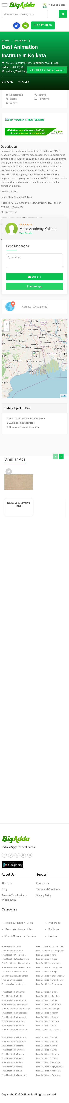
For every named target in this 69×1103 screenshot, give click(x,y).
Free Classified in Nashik (13, 1058)
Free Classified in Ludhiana (14, 1037)
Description (16, 94)
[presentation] (55, 456)
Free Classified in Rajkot (46, 1041)
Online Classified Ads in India (15, 975)
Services (5, 41)
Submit (36, 276)
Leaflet (63, 396)
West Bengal (22, 71)
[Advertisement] (34, 676)
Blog (4, 889)
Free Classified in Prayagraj (14, 1075)
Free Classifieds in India (12, 950)
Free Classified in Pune (12, 1070)
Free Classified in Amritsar (48, 963)
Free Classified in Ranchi (47, 1045)
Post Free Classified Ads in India (16, 963)
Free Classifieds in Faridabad (15, 1004)
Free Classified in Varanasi (48, 1062)
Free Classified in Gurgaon (13, 1021)
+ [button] (7, 323)
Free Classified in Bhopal (47, 971)
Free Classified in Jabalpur (48, 996)
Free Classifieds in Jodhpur (48, 1008)
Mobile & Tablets (14, 922)
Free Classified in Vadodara (48, 1070)
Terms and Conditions (48, 889)
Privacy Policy (43, 895)
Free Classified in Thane (47, 1058)
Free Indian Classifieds (12, 979)
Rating (42, 94)
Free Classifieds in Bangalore (49, 967)
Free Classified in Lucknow (48, 1029)
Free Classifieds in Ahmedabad (50, 946)
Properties (54, 922)
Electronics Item (14, 929)
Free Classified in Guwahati (14, 1017)
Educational (21, 41)
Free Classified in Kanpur (47, 1017)
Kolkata (10, 71)
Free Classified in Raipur (47, 1037)
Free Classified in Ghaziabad (14, 1012)
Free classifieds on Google (13, 984)
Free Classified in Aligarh (47, 959)
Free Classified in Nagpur (13, 1054)
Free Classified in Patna (12, 1066)
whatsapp (35, 286)
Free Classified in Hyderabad (14, 1029)
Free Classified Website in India (15, 959)
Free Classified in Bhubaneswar (50, 975)
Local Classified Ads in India (14, 971)
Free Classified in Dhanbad (14, 1000)
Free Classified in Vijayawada (49, 1066)
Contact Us (42, 883)
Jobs (29, 929)
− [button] (7, 328)
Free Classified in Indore (47, 991)
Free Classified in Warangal (48, 1075)
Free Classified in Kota (46, 1025)
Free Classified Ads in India (14, 954)
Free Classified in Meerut (13, 1045)
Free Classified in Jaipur (47, 1000)
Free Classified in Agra (46, 954)
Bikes (30, 922)
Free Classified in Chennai (13, 991)
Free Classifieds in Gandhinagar (16, 1008)
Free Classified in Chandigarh (49, 979)
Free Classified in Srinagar (47, 1054)
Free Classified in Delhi (12, 996)
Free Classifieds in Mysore (13, 1049)
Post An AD (44, 25)
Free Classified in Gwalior (13, 1025)
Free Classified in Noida (12, 1062)
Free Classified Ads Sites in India (16, 967)
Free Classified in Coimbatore (49, 984)
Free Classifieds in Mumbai (14, 1041)
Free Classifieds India (11, 946)
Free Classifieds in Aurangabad (50, 950)
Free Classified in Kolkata (47, 1021)
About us (7, 883)
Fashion (52, 936)
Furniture (53, 929)
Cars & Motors (13, 936)
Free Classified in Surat (46, 1049)
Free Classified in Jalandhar (48, 1004)
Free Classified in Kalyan (47, 1012)
